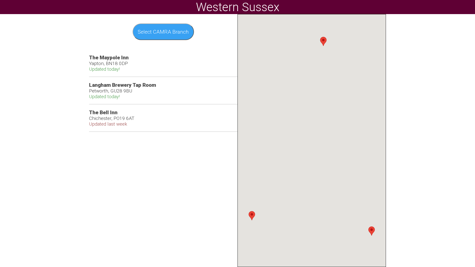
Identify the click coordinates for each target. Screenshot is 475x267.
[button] (371, 231)
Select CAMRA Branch (163, 32)
